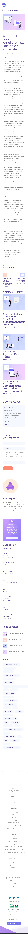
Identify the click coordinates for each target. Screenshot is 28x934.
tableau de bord (9, 736)
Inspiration (6, 580)
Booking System (9, 668)
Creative (5, 311)
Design (4, 33)
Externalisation (7, 573)
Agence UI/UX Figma (11, 355)
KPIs (15, 707)
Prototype (8, 725)
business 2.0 (8, 671)
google (7, 707)
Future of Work (7, 575)
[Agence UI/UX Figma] (14, 349)
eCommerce (6, 566)
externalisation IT (10, 704)
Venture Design (11, 351)
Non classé (6, 596)
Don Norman (8, 697)
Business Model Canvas (11, 675)
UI (19, 736)
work (6, 744)
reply (5, 424)
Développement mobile (13, 381)
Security (5, 605)
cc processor (9, 679)
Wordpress (6, 618)
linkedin (19, 711)
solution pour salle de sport (13, 729)
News (4, 593)
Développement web (8, 562)
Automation (6, 548)
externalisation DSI (10, 700)
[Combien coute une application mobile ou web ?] (14, 379)
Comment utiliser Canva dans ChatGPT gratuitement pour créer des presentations (14, 320)
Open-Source (6, 600)
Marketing (5, 589)
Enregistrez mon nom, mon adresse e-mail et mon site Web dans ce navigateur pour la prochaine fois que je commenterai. (14, 452)
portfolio (15, 722)
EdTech (5, 569)
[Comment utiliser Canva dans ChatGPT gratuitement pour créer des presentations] (14, 309)
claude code (8, 682)
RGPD (4, 602)
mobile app (8, 715)
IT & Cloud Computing (9, 582)
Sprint (6, 733)
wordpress (15, 740)
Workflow (6, 621)
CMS (4, 551)
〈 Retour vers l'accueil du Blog (9, 10)
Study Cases (6, 612)
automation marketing (11, 664)
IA (3, 578)
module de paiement (10, 718)
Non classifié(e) (7, 598)
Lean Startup (6, 584)
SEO (4, 607)
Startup (5, 609)
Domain (5, 564)
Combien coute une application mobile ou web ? (12, 388)
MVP (4, 591)
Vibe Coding (6, 616)
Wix (6, 740)
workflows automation (12, 747)
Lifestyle (5, 587)
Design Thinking (7, 557)
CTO (6, 689)
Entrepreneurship (7, 383)
